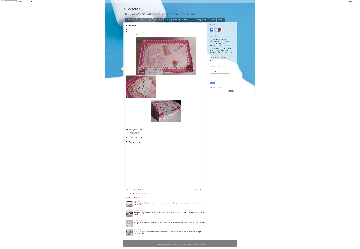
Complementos (202, 20)
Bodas (149, 20)
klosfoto (187, 244)
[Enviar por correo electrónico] (131, 133)
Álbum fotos (158, 20)
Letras (212, 20)
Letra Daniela (138, 220)
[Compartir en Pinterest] (138, 133)
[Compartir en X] (135, 133)
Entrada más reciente (135, 189)
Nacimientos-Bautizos (180, 20)
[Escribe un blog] (133, 133)
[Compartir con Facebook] (136, 133)
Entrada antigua (199, 189)
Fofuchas (140, 20)
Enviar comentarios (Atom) (141, 193)
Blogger (203, 244)
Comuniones (130, 20)
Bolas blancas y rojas (140, 211)
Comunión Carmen (139, 230)
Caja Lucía (137, 201)
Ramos (167, 20)
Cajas (192, 20)
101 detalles (131, 9)
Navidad (220, 20)
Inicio (168, 189)
